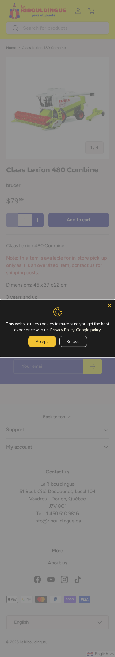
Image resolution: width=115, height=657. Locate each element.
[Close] (109, 305)
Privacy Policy (62, 329)
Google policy (88, 329)
